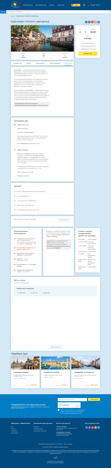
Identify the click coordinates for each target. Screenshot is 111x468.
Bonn (81, 239)
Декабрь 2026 (46, 292)
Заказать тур (88, 53)
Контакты (51, 5)
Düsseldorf (82, 242)
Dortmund (92, 267)
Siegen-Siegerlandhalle (91, 255)
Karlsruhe (82, 251)
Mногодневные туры (41, 5)
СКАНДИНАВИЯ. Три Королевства (84, 372)
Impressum (70, 444)
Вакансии (13, 428)
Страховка (36, 426)
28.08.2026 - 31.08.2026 (20, 378)
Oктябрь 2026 (34, 292)
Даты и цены (68, 63)
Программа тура (17, 63)
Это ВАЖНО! (14, 430)
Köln (81, 254)
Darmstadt (92, 239)
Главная (13, 16)
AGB (65, 444)
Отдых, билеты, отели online (40, 430)
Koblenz (92, 251)
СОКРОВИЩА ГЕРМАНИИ (21, 372)
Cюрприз (76, 5)
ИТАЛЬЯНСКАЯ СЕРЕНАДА (51, 372)
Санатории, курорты (38, 428)
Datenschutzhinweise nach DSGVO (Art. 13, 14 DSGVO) (51, 444)
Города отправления (54, 63)
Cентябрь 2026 (21, 292)
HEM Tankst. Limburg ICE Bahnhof (92, 247)
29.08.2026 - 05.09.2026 (78, 378)
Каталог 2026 (60, 5)
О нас (12, 426)
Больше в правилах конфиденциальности (70, 413)
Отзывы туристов (40, 63)
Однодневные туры (28, 5)
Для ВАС (28, 63)
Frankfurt (82, 246)
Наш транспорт (14, 433)
